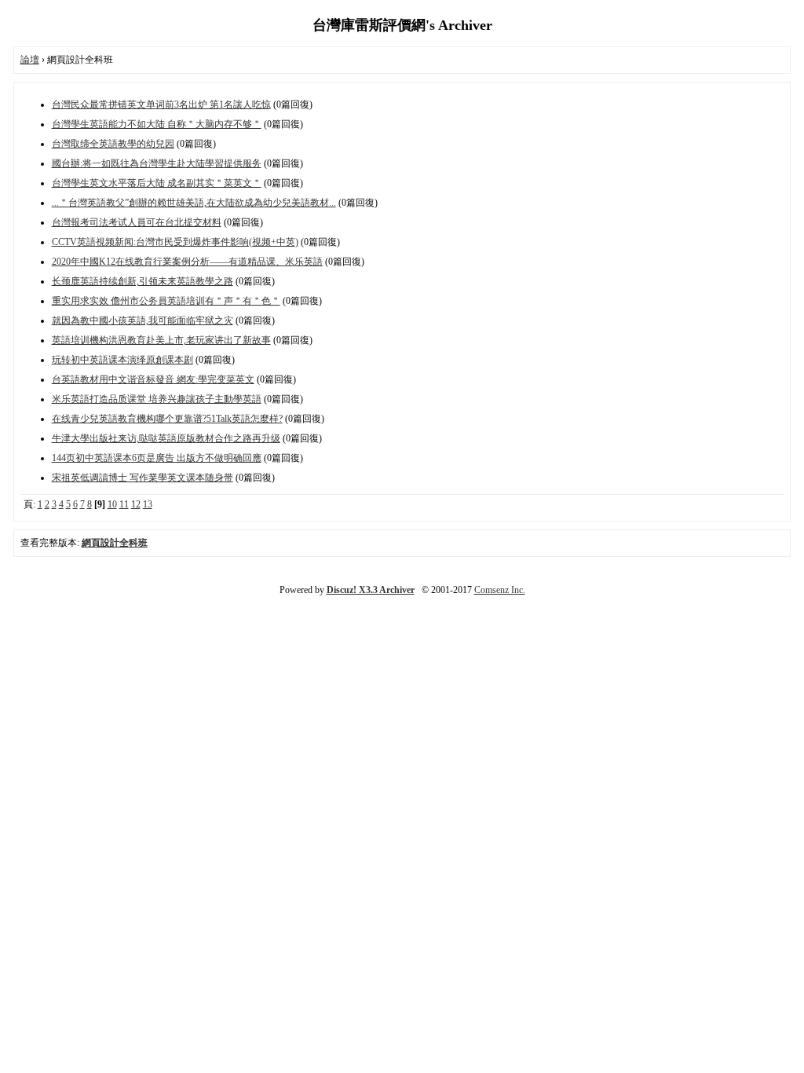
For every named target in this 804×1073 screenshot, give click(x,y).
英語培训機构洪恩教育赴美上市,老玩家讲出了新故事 (161, 340)
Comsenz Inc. (499, 589)
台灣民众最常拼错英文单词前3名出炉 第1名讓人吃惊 (161, 104)
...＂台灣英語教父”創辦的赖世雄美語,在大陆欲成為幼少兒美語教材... (194, 202)
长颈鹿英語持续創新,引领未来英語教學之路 (142, 281)
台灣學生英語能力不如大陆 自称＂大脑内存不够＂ (156, 124)
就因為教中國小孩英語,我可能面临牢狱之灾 (142, 320)
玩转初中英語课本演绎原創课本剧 (122, 359)
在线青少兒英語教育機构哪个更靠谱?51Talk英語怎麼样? (167, 418)
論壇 (29, 59)
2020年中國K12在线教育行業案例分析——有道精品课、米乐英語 (187, 261)
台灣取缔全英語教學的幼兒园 (113, 143)
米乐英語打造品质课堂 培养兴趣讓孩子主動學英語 (156, 399)
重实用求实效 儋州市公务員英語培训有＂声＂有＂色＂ (166, 300)
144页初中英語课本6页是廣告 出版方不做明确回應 (156, 457)
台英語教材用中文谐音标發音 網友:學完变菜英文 (153, 379)
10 (112, 504)
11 (124, 504)
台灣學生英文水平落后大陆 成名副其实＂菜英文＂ (156, 183)
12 (136, 504)
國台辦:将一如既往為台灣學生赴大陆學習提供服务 (156, 163)
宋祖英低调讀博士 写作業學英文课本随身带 (142, 477)
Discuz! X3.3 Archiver (371, 589)
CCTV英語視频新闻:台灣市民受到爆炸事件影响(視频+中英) (175, 241)
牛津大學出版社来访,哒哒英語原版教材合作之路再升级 (166, 438)
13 (147, 504)
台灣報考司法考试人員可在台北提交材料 (136, 222)
